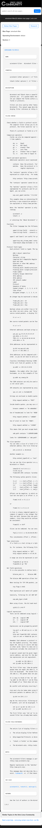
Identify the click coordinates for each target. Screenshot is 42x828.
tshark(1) (23, 787)
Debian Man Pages (10, 26)
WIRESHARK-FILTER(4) (12, 50)
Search (37, 11)
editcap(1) (32, 787)
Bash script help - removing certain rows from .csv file (20, 820)
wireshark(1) (14, 787)
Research (34, 26)
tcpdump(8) (19, 773)
